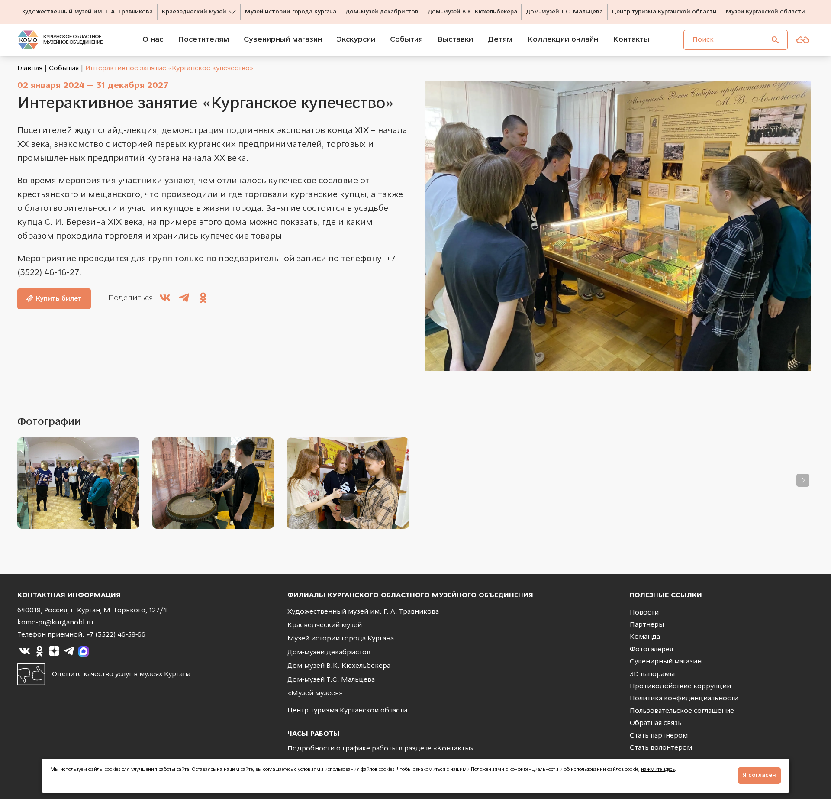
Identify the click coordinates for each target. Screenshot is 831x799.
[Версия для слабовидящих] (803, 40)
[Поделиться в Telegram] (183, 298)
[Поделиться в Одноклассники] (203, 298)
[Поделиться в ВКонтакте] (164, 298)
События (64, 68)
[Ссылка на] (24, 651)
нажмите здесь (658, 769)
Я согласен (759, 775)
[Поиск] (775, 39)
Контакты (453, 748)
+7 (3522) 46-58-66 (115, 634)
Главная (29, 68)
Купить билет (58, 298)
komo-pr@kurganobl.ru (55, 622)
